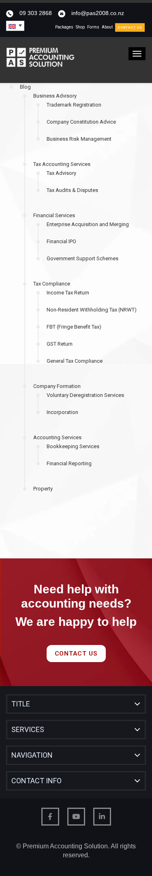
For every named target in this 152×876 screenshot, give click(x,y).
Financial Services (54, 215)
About (107, 27)
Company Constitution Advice (81, 122)
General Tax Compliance (75, 361)
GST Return (60, 344)
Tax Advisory (61, 173)
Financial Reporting (69, 463)
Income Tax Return (68, 293)
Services (27, 729)
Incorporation (62, 412)
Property (43, 489)
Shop (80, 27)
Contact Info (36, 780)
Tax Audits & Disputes (72, 190)
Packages (64, 27)
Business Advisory (55, 96)
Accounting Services (57, 437)
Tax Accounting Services (61, 164)
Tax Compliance (51, 284)
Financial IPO (61, 241)
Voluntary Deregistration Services (85, 395)
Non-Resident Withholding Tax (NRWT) (92, 310)
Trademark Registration (74, 105)
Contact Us (130, 27)
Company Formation (57, 386)
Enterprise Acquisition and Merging (88, 224)
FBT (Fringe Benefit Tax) (74, 327)
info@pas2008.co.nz (97, 13)
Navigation (32, 755)
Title (20, 703)
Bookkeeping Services (73, 446)
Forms (93, 27)
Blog (25, 87)
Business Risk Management (79, 139)
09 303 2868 (35, 13)
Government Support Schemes (82, 258)
